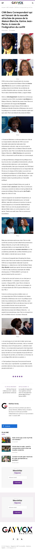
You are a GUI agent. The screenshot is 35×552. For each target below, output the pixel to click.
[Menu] (3, 3)
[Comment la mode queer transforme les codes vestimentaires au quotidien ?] (6, 459)
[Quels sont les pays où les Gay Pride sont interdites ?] (6, 440)
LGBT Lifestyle (9, 7)
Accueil (3, 7)
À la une (5, 432)
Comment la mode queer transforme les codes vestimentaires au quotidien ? (22, 458)
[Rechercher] (32, 3)
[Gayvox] (17, 3)
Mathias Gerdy (14, 404)
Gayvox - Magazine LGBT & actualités (15, 546)
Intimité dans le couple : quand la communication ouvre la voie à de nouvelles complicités (21, 448)
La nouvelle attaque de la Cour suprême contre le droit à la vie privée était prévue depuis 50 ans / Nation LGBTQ (25, 392)
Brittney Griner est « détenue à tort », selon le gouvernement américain (9, 390)
